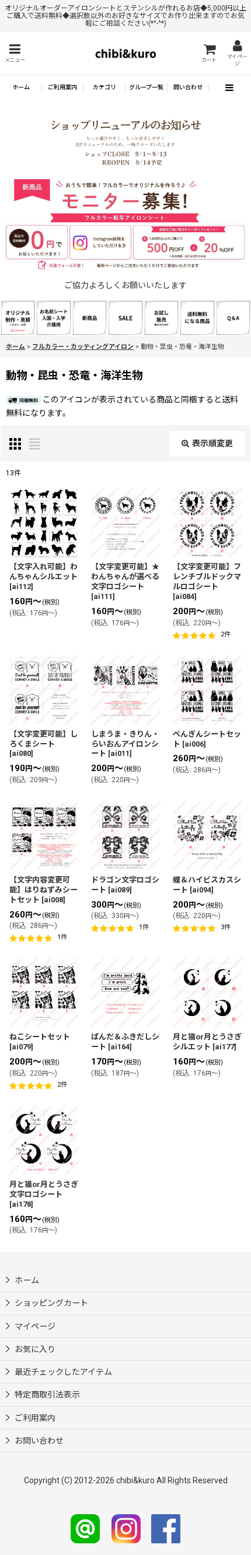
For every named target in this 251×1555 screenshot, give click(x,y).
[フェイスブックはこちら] (165, 1528)
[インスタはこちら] (126, 1528)
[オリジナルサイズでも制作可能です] (53, 317)
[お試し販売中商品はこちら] (161, 317)
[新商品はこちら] (89, 317)
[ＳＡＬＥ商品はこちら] (125, 317)
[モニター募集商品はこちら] (125, 225)
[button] (14, 53)
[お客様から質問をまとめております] (233, 317)
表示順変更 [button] (212, 443)
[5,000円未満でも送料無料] (197, 317)
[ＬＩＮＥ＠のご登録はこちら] (85, 1528)
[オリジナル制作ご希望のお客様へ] (18, 317)
